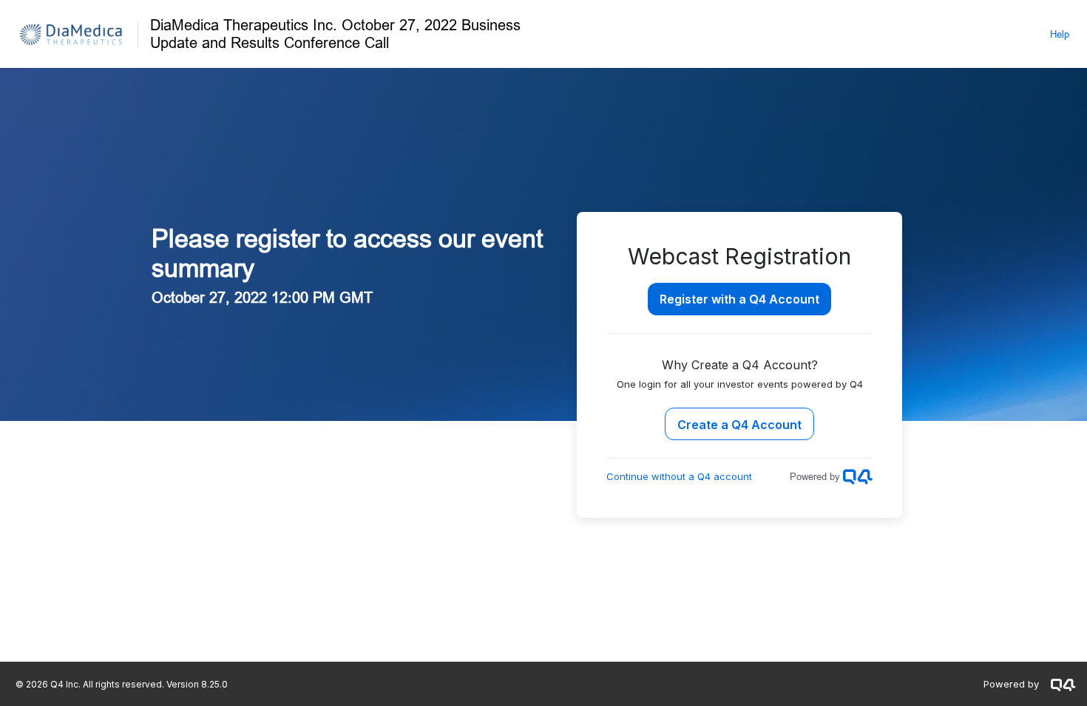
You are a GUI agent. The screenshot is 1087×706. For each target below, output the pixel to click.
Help (1059, 34)
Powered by (1011, 684)
